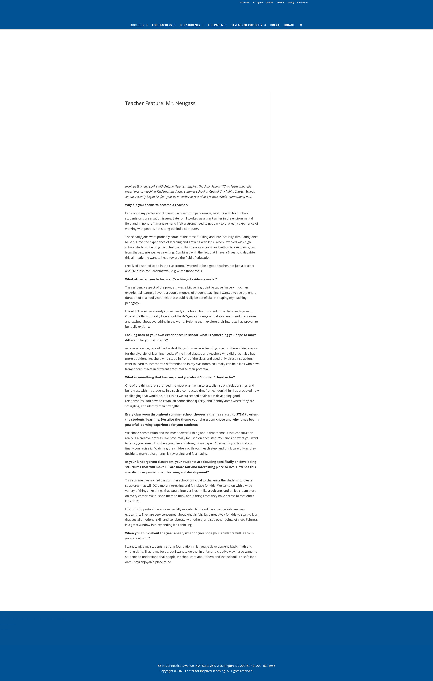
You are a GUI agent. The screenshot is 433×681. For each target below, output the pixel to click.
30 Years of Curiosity (246, 25)
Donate (289, 25)
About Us (137, 25)
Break (274, 25)
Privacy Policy (264, 671)
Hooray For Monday (53, 619)
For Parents (217, 25)
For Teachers (162, 25)
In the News (8, 624)
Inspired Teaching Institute (19, 619)
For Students (190, 25)
